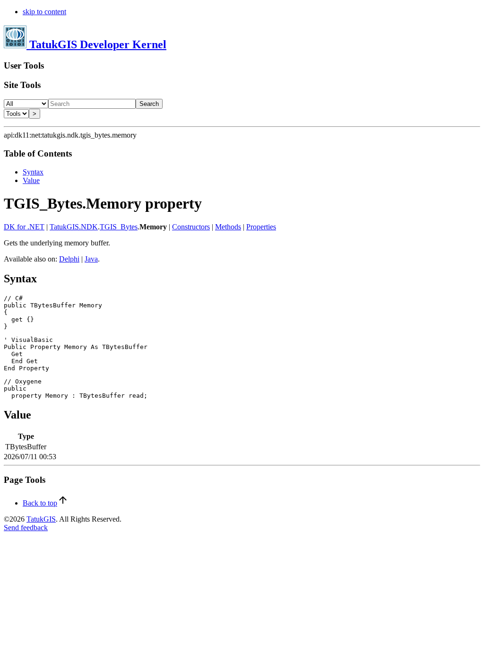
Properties (261, 227)
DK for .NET (24, 227)
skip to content (44, 12)
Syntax (33, 172)
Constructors (191, 227)
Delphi (69, 259)
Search (149, 103)
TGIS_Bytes (119, 227)
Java (91, 259)
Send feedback (26, 528)
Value (31, 180)
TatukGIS (41, 519)
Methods (228, 227)
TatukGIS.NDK (74, 227)
